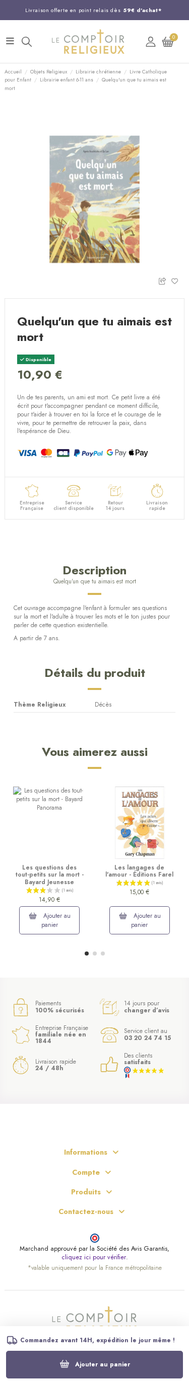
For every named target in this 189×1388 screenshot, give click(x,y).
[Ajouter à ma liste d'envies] (177, 280)
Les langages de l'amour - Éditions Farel (139, 871)
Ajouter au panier (102, 1364)
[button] (87, 953)
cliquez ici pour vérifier (93, 1257)
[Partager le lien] (164, 280)
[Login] (150, 41)
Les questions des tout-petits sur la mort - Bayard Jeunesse (50, 875)
